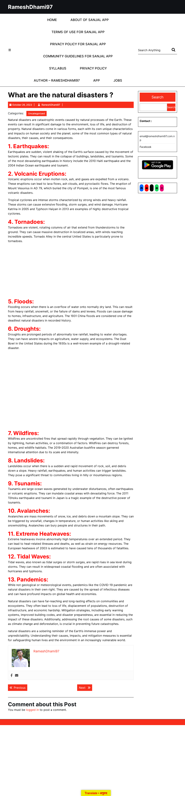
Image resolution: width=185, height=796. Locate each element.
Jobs (117, 80)
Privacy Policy (93, 68)
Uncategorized (36, 113)
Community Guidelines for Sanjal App (78, 56)
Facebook (145, 146)
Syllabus (57, 68)
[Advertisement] (71, 271)
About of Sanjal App (89, 20)
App (96, 80)
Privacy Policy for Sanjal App (78, 44)
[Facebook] (11, 675)
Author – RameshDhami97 (57, 80)
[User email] (16, 675)
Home (52, 20)
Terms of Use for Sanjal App (78, 32)
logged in (32, 710)
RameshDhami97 (30, 7)
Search (158, 97)
